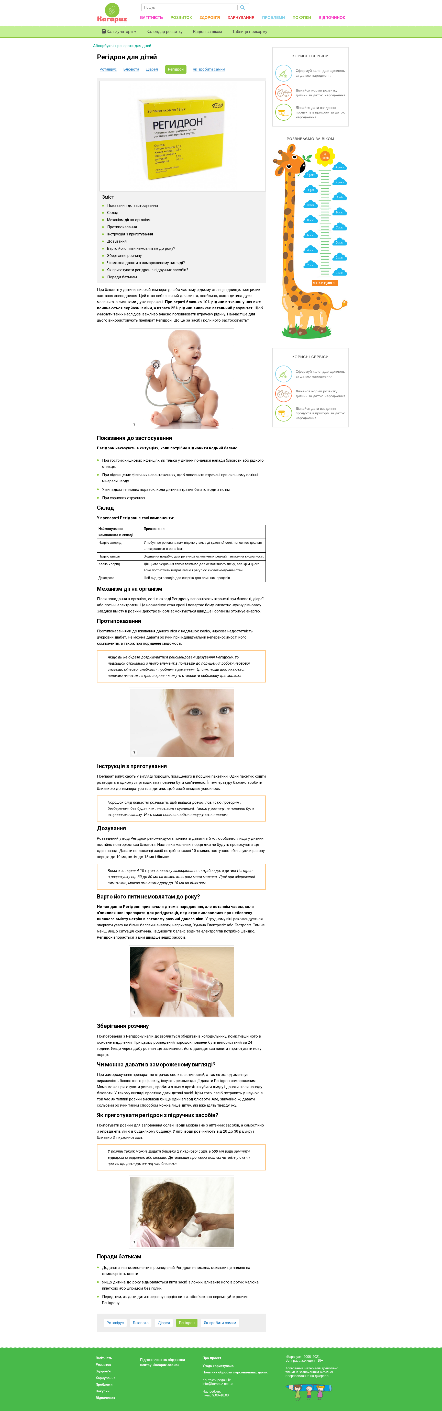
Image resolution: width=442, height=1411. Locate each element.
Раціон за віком (207, 31)
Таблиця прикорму (249, 31)
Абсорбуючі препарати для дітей (122, 45)
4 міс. (310, 250)
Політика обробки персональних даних (235, 1372)
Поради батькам (122, 277)
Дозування (117, 241)
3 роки (311, 175)
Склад (112, 212)
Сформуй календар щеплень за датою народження (320, 73)
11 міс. (339, 197)
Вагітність (151, 17)
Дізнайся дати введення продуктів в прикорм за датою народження (321, 112)
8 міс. (310, 220)
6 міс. (310, 235)
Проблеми (273, 17)
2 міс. (310, 265)
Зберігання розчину (124, 255)
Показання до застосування (132, 205)
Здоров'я (210, 17)
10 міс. (310, 205)
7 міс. (339, 227)
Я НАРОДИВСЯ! (325, 283)
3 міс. (339, 257)
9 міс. (339, 212)
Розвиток (181, 17)
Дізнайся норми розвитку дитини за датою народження (320, 92)
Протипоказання (122, 227)
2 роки (340, 182)
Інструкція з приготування (130, 234)
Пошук (243, 7)
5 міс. (339, 242)
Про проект (212, 1358)
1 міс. (339, 273)
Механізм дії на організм (128, 220)
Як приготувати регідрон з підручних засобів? (147, 270)
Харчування (241, 17)
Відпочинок (332, 17)
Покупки (302, 17)
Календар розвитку (165, 31)
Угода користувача (218, 1366)
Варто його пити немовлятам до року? (141, 248)
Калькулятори (120, 31)
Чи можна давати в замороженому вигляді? (146, 262)
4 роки (340, 167)
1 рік (311, 190)
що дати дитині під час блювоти (148, 1163)
